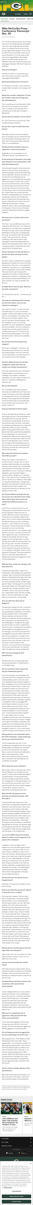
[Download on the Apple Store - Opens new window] (10, 1153)
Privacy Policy (8, 1187)
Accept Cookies (16, 1201)
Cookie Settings (16, 1191)
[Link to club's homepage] (3, 13)
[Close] (31, 1164)
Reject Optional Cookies (16, 1196)
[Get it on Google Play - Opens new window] (22, 1153)
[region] (16, 1183)
